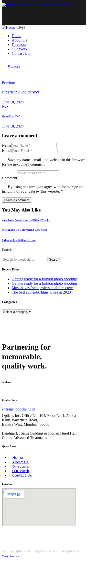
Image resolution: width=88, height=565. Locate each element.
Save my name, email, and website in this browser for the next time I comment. (43, 162)
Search (54, 259)
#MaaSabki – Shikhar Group (19, 240)
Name (6, 145)
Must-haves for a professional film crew (42, 288)
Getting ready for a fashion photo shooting (44, 279)
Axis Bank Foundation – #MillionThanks (26, 220)
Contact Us (22, 475)
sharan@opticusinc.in (18, 409)
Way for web (12, 556)
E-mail (7, 150)
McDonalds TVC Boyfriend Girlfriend (24, 229)
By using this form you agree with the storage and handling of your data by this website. (43, 189)
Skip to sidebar (37, 4)
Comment (9, 178)
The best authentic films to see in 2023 (41, 292)
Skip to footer (60, 4)
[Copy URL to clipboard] (49, 74)
